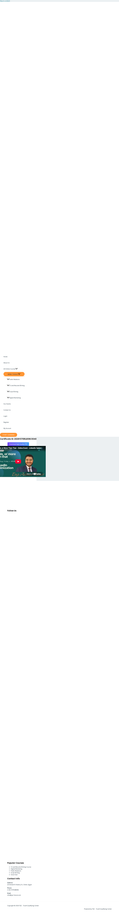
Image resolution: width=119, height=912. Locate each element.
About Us (6, 363)
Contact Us (7, 410)
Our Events (7, 404)
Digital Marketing (15, 398)
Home (5, 357)
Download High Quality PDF (18, 444)
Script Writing (13, 392)
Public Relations (14, 379)
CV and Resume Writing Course (21, 867)
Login (5, 416)
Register (6, 422)
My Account (7, 428)
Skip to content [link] (5, 1)
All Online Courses (9, 369)
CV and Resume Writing (17, 385)
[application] (16, 369)
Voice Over (14, 875)
